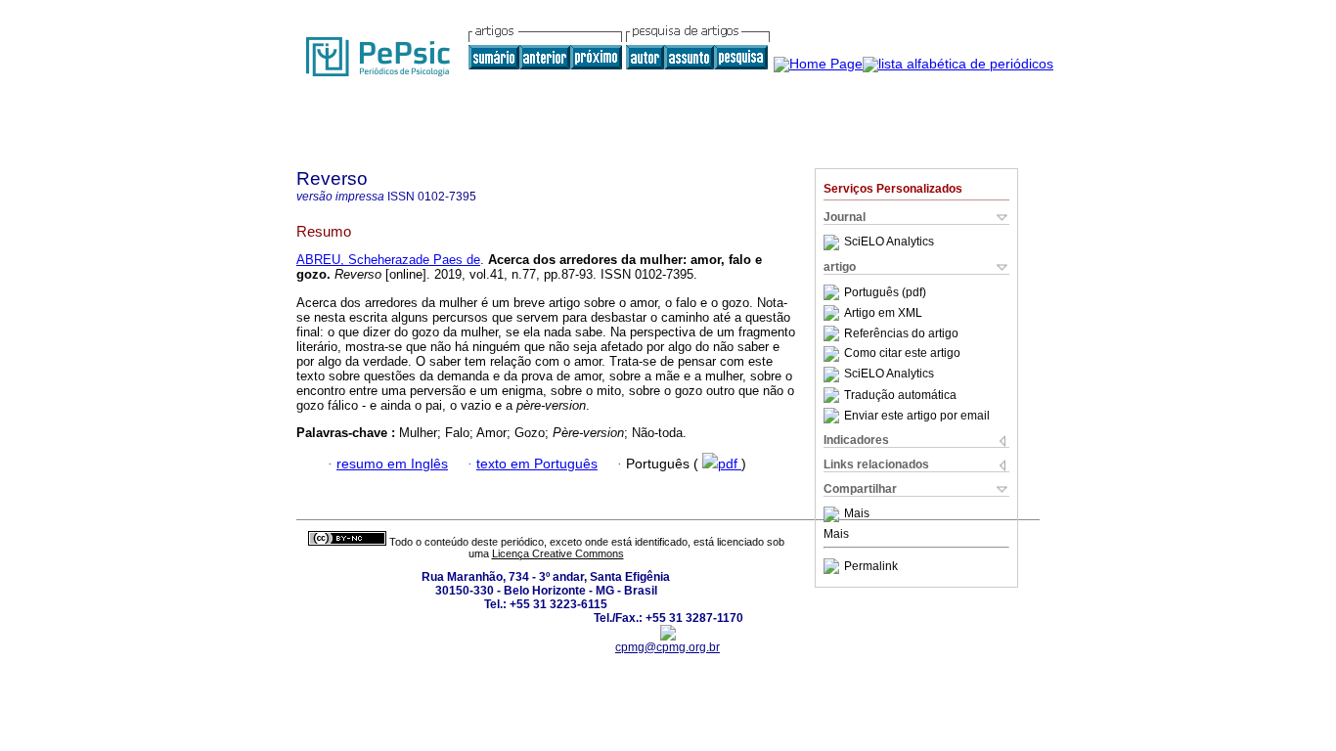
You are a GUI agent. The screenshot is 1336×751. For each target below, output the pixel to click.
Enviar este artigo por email (917, 415)
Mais (856, 514)
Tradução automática (900, 395)
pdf (729, 464)
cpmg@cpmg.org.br (667, 647)
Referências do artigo (901, 333)
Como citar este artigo (902, 354)
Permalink (871, 566)
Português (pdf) (885, 292)
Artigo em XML (883, 313)
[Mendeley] (834, 514)
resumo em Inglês (392, 464)
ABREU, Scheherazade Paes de (388, 259)
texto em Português (537, 464)
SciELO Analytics (889, 242)
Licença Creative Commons (558, 553)
